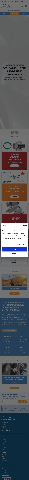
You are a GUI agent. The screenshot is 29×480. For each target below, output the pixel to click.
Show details (20, 244)
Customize (13, 253)
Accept (14, 249)
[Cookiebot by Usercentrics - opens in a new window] (20, 226)
